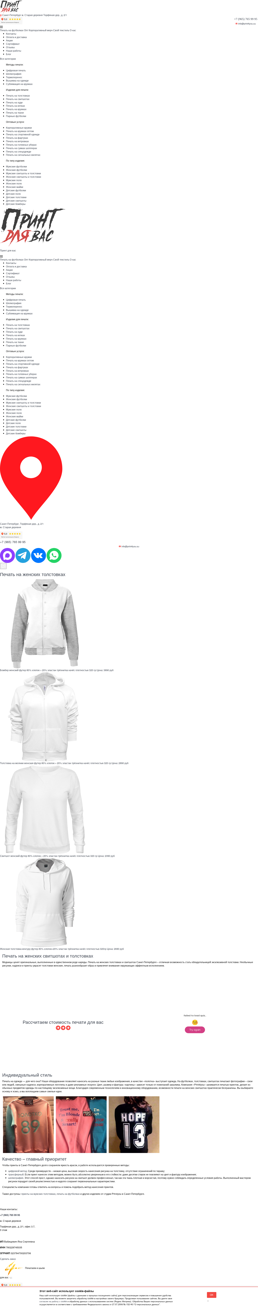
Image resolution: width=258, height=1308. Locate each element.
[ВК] (39, 555)
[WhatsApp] (54, 555)
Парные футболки (16, 116)
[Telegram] (23, 555)
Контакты (11, 33)
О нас (73, 30)
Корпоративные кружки (19, 127)
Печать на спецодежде (18, 151)
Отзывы (10, 47)
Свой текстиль (61, 30)
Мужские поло (14, 180)
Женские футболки (16, 170)
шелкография (15, 1178)
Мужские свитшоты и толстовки (23, 173)
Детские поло (13, 193)
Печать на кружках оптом (20, 131)
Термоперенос (14, 77)
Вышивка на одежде (17, 80)
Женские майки (14, 187)
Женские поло (14, 183)
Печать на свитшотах (17, 99)
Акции (9, 40)
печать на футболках (68, 1194)
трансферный (16, 1174)
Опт (26, 30)
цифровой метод (17, 1171)
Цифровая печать (16, 70)
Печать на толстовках (18, 95)
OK (211, 1295)
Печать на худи (14, 102)
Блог (8, 54)
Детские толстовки (16, 197)
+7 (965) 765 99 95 (245, 19)
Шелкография (13, 73)
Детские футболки (16, 190)
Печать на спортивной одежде (23, 134)
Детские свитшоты (16, 200)
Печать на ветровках (17, 141)
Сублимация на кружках (19, 84)
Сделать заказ (8, 1259)
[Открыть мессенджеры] (3, 566)
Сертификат (13, 44)
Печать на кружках (16, 109)
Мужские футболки (16, 166)
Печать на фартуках (17, 137)
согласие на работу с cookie (53, 1301)
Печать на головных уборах (21, 144)
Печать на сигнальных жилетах (23, 155)
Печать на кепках (15, 105)
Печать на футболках (11, 30)
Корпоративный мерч (41, 30)
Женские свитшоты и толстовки (23, 176)
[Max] (8, 555)
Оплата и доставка (16, 37)
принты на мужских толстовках (38, 1194)
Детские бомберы (16, 204)
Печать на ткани (15, 112)
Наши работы (13, 50)
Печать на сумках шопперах (21, 148)
